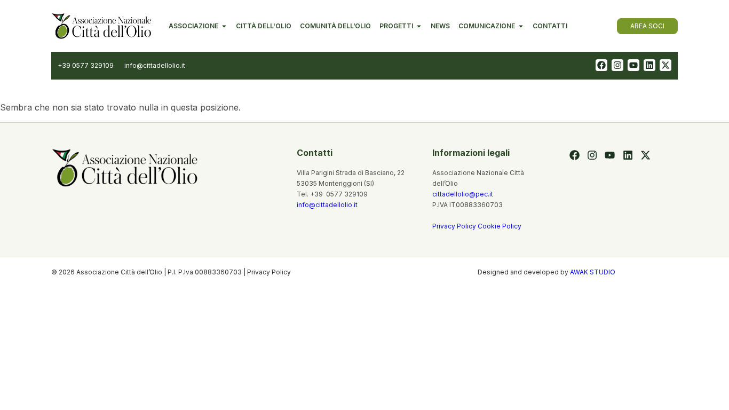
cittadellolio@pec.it (462, 194)
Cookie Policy (499, 226)
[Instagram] (617, 65)
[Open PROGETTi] (419, 26)
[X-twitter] (665, 65)
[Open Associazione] (224, 26)
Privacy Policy (455, 226)
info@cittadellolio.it (327, 205)
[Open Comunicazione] (521, 26)
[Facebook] (601, 65)
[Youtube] (633, 65)
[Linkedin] (649, 65)
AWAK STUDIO (592, 272)
